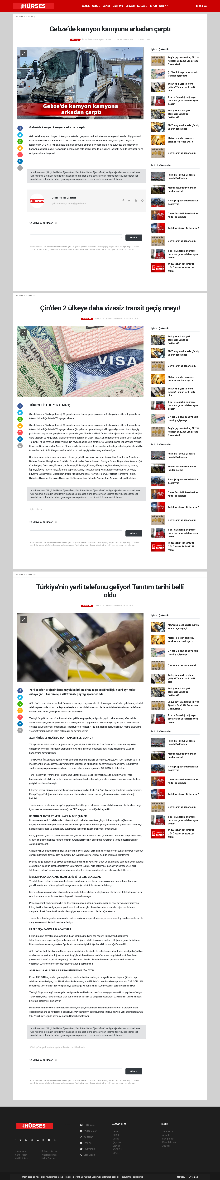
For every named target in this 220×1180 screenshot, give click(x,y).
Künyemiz (89, 1149)
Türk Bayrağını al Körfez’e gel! (183, 228)
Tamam (195, 1177)
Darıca (106, 5)
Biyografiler (168, 1138)
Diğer (162, 5)
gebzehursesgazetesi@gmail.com (69, 203)
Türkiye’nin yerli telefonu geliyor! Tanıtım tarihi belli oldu (181, 87)
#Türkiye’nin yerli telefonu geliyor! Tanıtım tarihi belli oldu (57, 1047)
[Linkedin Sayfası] (39, 1140)
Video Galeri (90, 1131)
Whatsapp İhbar (49, 1155)
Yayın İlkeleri (21, 1155)
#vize (39, 509)
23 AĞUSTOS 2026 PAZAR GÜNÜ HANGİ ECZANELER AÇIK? (181, 267)
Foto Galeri (90, 1125)
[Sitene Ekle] (56, 1140)
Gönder (134, 237)
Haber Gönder (48, 1158)
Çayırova (118, 5)
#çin (32, 509)
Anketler (166, 1135)
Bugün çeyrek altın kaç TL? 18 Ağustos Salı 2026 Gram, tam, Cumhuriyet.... (183, 61)
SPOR (153, 5)
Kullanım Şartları (49, 1151)
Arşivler (88, 1143)
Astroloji (166, 1145)
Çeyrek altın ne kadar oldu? (182, 153)
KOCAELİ (142, 5)
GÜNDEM (32, 295)
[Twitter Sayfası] (21, 1140)
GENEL (86, 5)
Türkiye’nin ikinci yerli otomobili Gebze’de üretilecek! (179, 114)
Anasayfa (20, 16)
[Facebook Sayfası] (16, 1140)
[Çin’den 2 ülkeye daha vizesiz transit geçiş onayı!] (80, 361)
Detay (182, 1177)
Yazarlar (88, 1137)
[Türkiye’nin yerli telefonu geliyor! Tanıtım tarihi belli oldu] (80, 647)
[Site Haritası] (50, 1140)
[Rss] (45, 1140)
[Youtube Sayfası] (33, 1140)
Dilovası (130, 5)
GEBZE (96, 5)
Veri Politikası (21, 1158)
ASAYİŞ (31, 16)
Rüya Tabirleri (169, 1142)
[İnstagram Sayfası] (27, 1140)
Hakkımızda (21, 1151)
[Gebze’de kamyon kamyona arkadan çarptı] (80, 83)
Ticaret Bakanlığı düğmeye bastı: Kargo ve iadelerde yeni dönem (183, 100)
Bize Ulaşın (89, 1155)
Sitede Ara (167, 1131)
